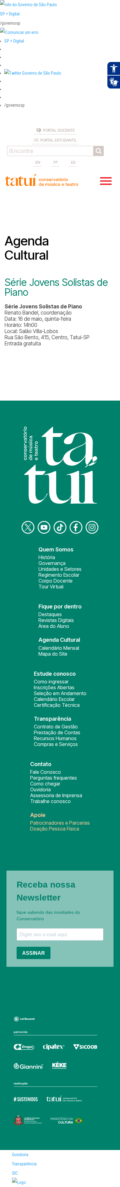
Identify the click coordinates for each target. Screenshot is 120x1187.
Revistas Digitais (56, 620)
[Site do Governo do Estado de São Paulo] (28, 4)
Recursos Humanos (55, 738)
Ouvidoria (40, 789)
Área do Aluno (53, 626)
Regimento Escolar (58, 575)
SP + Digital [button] (14, 41)
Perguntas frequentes (53, 778)
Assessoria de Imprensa (56, 795)
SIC (15, 1173)
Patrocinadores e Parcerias (60, 823)
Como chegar (45, 784)
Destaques (50, 614)
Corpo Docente (55, 581)
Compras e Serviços (56, 744)
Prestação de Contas (57, 732)
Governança (52, 563)
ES (73, 162)
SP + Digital (10, 13)
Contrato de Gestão (56, 726)
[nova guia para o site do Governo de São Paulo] (19, 32)
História (46, 557)
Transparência (24, 1163)
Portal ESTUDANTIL (58, 140)
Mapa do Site (52, 654)
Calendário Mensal (58, 648)
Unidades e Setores (60, 569)
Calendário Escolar (54, 699)
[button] (32, 73)
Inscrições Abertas (54, 687)
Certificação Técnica (57, 705)
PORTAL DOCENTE (59, 130)
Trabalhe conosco (50, 801)
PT (56, 162)
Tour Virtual (50, 586)
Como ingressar (51, 681)
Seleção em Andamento (60, 693)
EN (37, 162)
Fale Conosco (45, 772)
